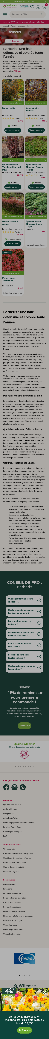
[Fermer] (44, 992)
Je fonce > (25, 1030)
